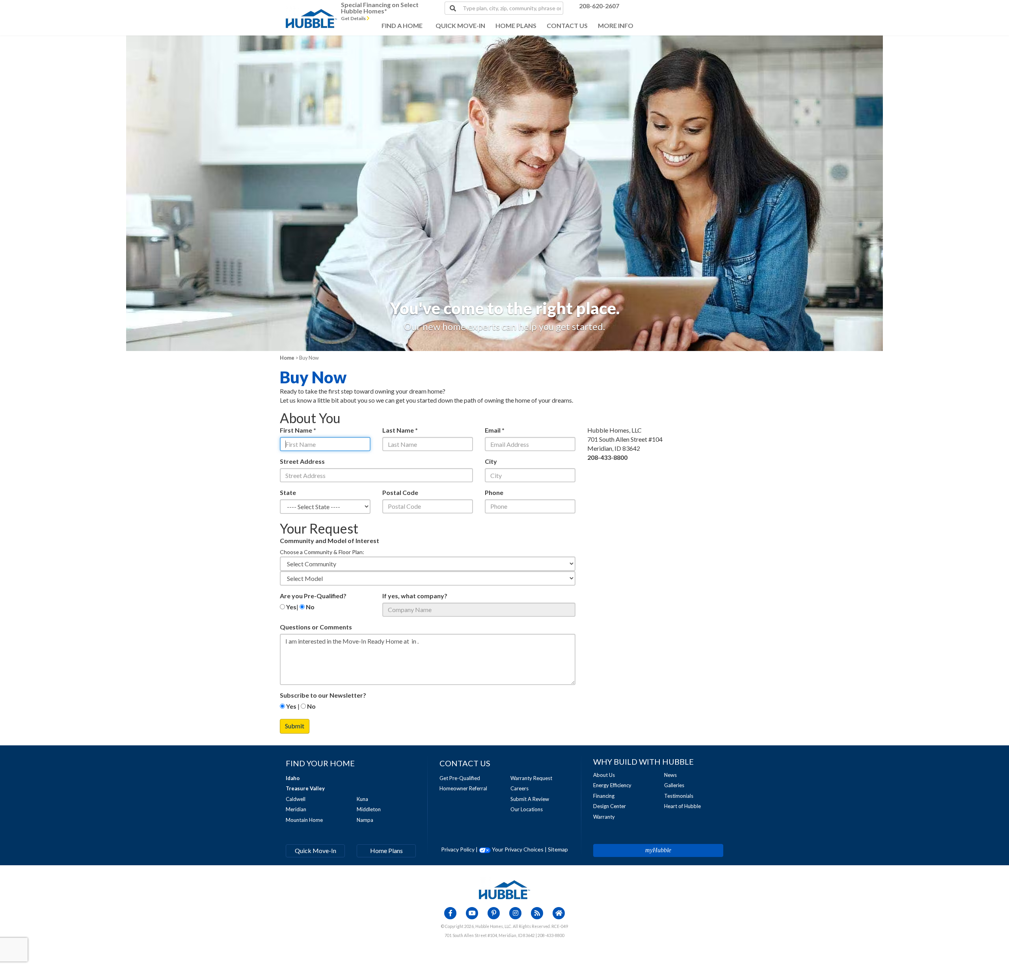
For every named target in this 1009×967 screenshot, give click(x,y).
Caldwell (295, 799)
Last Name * (400, 430)
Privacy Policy (458, 849)
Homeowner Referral (463, 788)
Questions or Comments (316, 627)
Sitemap (558, 849)
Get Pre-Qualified (459, 778)
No (310, 606)
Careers (519, 788)
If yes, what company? (414, 595)
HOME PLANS (515, 25)
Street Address (302, 461)
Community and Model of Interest (329, 540)
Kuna (362, 799)
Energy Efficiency (612, 785)
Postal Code (400, 492)
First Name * (298, 430)
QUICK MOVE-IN (460, 25)
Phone (494, 492)
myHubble (658, 850)
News (670, 775)
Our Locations (526, 809)
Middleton (369, 809)
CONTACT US (567, 25)
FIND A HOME (402, 25)
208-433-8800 (607, 457)
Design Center (609, 806)
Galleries (674, 785)
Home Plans (386, 850)
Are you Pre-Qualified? (313, 595)
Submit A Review (529, 799)
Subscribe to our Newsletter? (323, 695)
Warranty (604, 817)
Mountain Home (304, 820)
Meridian (296, 809)
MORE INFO (615, 25)
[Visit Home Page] (311, 10)
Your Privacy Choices (517, 849)
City (491, 461)
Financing (603, 796)
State (288, 492)
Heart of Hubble (682, 806)
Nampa (365, 820)
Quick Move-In (315, 850)
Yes (290, 606)
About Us (604, 775)
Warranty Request (531, 778)
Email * (494, 430)
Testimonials (678, 796)
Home (287, 358)
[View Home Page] (504, 889)
